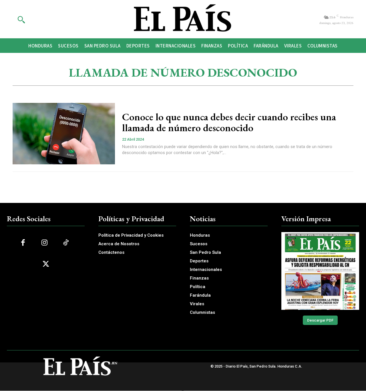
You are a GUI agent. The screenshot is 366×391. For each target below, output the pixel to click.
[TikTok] (66, 243)
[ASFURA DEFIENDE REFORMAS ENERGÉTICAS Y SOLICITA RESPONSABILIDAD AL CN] (320, 271)
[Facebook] (23, 243)
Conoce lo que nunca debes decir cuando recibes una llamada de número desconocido (229, 122)
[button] (21, 19)
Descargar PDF (320, 320)
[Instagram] (44, 243)
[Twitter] (46, 264)
